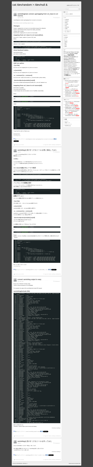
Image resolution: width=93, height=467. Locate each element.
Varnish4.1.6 (74, 63)
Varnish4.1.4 (66, 63)
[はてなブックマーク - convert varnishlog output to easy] (27, 431)
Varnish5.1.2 (75, 65)
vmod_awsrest (73, 70)
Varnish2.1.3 (66, 58)
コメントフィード (68, 124)
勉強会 (66, 41)
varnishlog (53, 144)
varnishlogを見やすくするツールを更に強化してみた (37, 150)
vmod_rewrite (66, 73)
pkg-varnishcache (67, 53)
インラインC (71, 73)
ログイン (66, 121)
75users (67, 87)
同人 (66, 43)
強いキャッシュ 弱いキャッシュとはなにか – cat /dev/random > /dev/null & (72, 86)
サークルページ (68, 30)
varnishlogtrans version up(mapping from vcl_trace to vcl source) (37, 15)
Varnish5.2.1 (66, 66)
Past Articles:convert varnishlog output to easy (23, 23)
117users (71, 112)
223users (78, 93)
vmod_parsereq (74, 72)
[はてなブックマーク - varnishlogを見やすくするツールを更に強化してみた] (31, 269)
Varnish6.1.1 (74, 66)
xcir (19, 144)
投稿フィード (67, 122)
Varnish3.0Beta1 (67, 61)
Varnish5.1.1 (71, 65)
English (20, 17)
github (66, 22)
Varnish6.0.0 (70, 66)
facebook (66, 21)
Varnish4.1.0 (72, 62)
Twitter (66, 28)
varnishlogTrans (17, 135)
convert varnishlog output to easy (29, 279)
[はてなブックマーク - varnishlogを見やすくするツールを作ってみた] (30, 455)
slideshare (67, 27)
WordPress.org (68, 125)
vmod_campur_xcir (67, 72)
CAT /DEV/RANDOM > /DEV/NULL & (21, 463)
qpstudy (71, 53)
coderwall (67, 19)
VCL (70, 69)
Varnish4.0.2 (66, 62)
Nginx (78, 52)
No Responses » (57, 17)
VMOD (75, 69)
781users (71, 102)
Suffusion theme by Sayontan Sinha (74, 463)
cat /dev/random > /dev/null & (30, 4)
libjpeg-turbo (73, 52)
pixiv (66, 25)
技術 (22, 17)
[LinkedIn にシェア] (55, 139)
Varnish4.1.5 (70, 63)
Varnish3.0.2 (67, 59)
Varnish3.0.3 (73, 59)
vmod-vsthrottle (67, 70)
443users (76, 90)
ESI (64, 52)
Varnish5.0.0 (66, 65)
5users (67, 83)
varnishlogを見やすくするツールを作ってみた (34, 441)
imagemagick (68, 52)
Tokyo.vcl (65, 55)
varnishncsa (66, 69)
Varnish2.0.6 (67, 56)
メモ (66, 38)
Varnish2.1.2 (74, 56)
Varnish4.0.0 (73, 61)
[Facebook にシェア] (54, 139)
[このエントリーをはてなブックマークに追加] (14, 139)
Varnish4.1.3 (77, 62)
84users (77, 115)
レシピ (66, 40)
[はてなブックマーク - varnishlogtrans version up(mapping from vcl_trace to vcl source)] (34, 139)
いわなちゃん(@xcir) (69, 13)
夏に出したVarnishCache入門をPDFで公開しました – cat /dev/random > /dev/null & (72, 111)
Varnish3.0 (71, 58)
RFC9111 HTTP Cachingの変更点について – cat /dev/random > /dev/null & (72, 82)
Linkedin (66, 24)
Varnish (50, 144)
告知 (66, 44)
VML (71, 69)
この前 (15, 154)
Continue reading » (56, 427)
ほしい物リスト (68, 31)
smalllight (76, 53)
